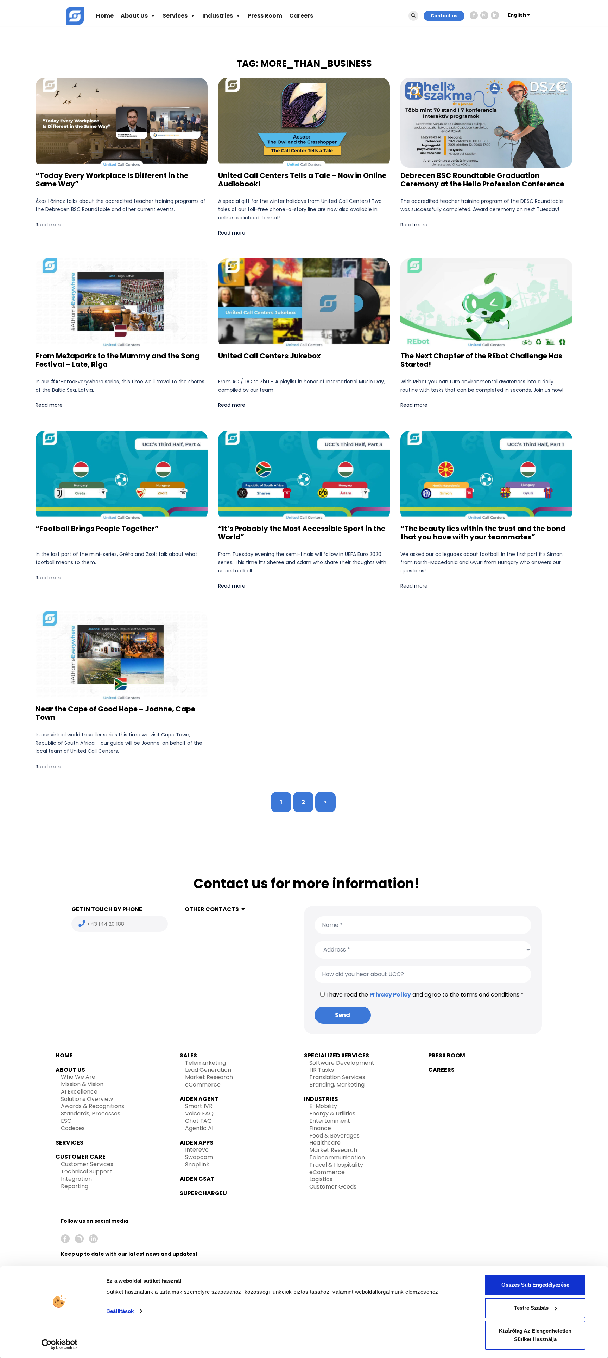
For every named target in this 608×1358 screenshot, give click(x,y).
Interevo (197, 1150)
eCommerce (203, 1085)
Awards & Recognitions (92, 1106)
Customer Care (81, 1157)
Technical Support (86, 1171)
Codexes (73, 1128)
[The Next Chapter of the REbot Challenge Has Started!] (486, 303)
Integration (76, 1179)
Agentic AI (199, 1128)
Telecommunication (337, 1157)
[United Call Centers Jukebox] (304, 303)
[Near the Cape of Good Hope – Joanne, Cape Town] (121, 656)
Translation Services (337, 1077)
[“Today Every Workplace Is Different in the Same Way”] (121, 122)
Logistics (320, 1179)
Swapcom (199, 1157)
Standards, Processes (90, 1113)
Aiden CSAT (197, 1179)
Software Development (341, 1063)
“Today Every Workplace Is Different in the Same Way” (112, 180)
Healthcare (325, 1143)
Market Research (209, 1077)
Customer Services (87, 1164)
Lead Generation (208, 1070)
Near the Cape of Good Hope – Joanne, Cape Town (115, 713)
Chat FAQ (198, 1121)
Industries (217, 16)
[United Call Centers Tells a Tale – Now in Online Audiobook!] (304, 122)
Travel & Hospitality (336, 1165)
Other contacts (212, 909)
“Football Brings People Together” (97, 528)
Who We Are (78, 1077)
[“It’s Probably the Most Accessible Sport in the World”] (304, 475)
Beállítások (120, 1311)
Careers (301, 16)
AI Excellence (79, 1092)
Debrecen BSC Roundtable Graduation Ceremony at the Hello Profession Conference (482, 180)
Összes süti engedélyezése (535, 1285)
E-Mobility (323, 1106)
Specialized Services (336, 1055)
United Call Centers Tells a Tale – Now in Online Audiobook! (302, 180)
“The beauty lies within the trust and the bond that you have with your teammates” (482, 533)
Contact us (444, 16)
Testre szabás (531, 1308)
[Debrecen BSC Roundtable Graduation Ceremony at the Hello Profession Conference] (486, 122)
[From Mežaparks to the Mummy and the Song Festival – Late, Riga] (121, 303)
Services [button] (175, 16)
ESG (66, 1121)
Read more (49, 224)
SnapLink (197, 1164)
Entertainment (329, 1121)
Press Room (265, 16)
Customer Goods (332, 1187)
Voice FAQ (199, 1113)
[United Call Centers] (75, 15)
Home (105, 16)
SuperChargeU (203, 1193)
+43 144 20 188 (105, 924)
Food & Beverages (334, 1136)
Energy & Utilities (332, 1113)
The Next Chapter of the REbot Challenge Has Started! (481, 360)
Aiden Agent (199, 1099)
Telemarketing (205, 1063)
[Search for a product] (413, 16)
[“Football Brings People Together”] (121, 475)
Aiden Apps (196, 1143)
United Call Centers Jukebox (269, 356)
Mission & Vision (82, 1084)
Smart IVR (199, 1106)
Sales (188, 1055)
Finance (320, 1128)
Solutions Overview (87, 1099)
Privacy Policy (390, 995)
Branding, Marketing (337, 1085)
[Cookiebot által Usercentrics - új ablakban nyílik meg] (59, 1344)
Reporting (74, 1186)
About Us (134, 16)
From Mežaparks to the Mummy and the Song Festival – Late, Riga (118, 360)
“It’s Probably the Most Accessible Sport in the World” (301, 533)
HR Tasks (321, 1070)
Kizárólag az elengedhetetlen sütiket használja (535, 1335)
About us (70, 1070)
